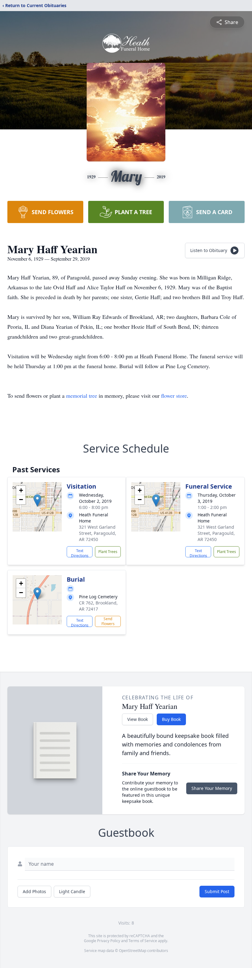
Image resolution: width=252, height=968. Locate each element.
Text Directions (80, 552)
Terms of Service (142, 940)
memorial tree (81, 395)
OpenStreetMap (132, 950)
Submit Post (217, 891)
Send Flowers (108, 621)
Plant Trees (107, 551)
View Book (137, 719)
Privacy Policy (108, 940)
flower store (174, 395)
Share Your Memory (211, 788)
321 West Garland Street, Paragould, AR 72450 (97, 533)
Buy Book (171, 719)
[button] (37, 500)
